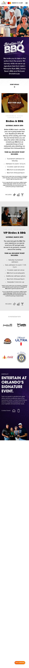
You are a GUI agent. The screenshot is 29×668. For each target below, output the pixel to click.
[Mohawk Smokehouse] (7, 341)
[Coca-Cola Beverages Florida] (7, 357)
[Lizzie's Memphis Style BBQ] (21, 325)
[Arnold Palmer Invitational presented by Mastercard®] (6, 3)
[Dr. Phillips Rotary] (21, 357)
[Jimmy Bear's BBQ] (7, 325)
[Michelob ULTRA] (21, 341)
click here (9, 183)
